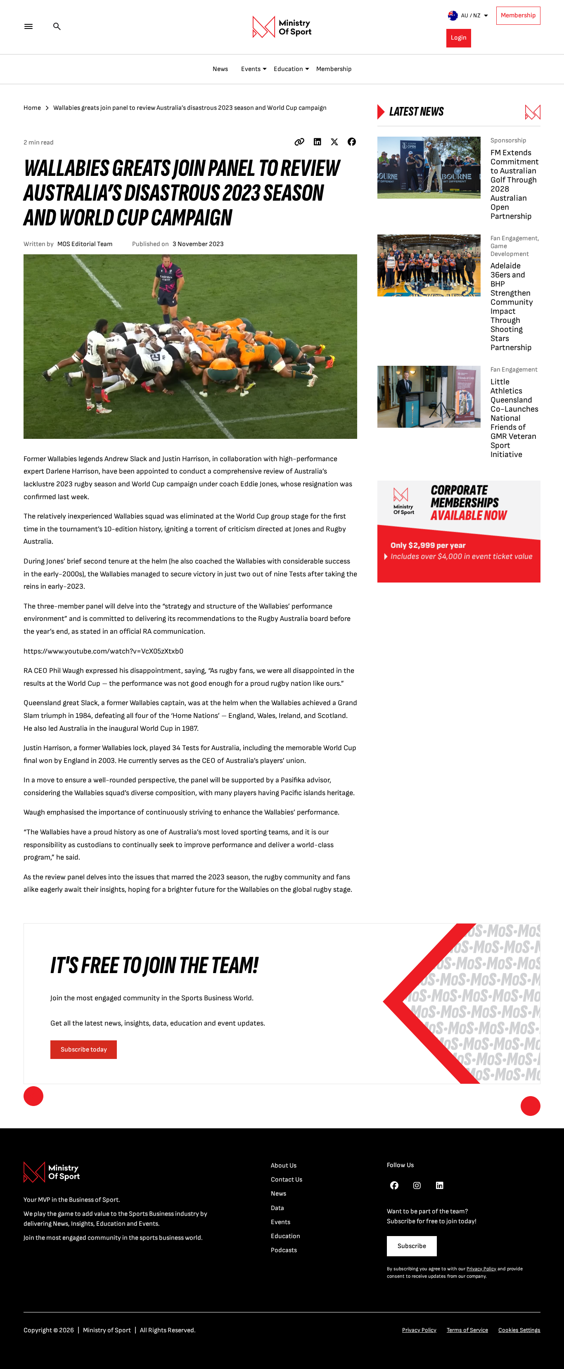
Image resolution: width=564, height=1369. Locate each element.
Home (32, 108)
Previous (33, 1096)
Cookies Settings (519, 1329)
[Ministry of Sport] (282, 27)
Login (459, 38)
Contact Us (286, 1180)
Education (288, 69)
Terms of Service (467, 1329)
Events (251, 69)
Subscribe (412, 1246)
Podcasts (284, 1250)
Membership (518, 15)
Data (277, 1208)
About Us (283, 1166)
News (220, 69)
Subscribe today (84, 1050)
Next (530, 1106)
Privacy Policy (481, 1269)
